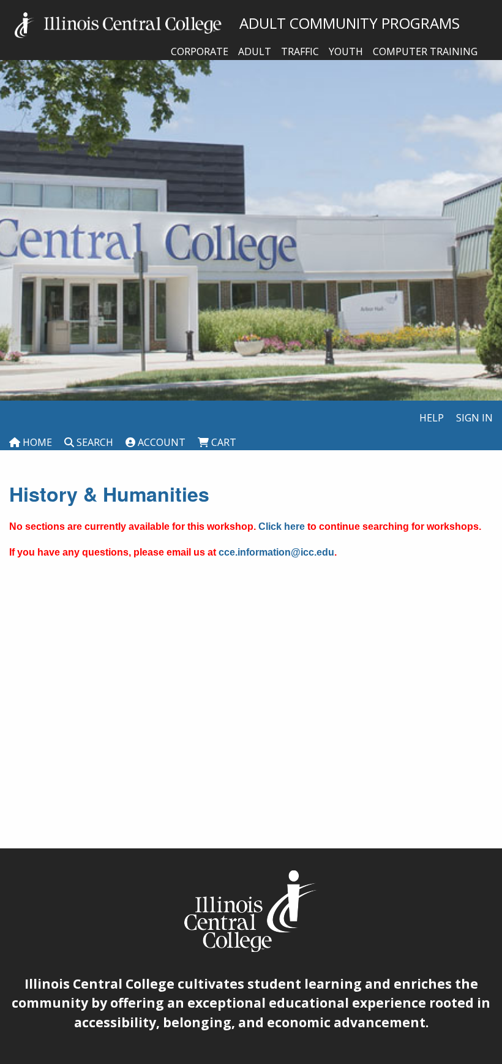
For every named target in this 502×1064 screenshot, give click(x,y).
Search (93, 442)
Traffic (300, 51)
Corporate (199, 51)
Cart (222, 442)
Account (160, 442)
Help (431, 417)
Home (36, 442)
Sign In (474, 417)
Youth (346, 51)
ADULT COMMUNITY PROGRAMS (342, 23)
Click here (281, 526)
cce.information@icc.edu (276, 552)
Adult (254, 51)
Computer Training (425, 51)
